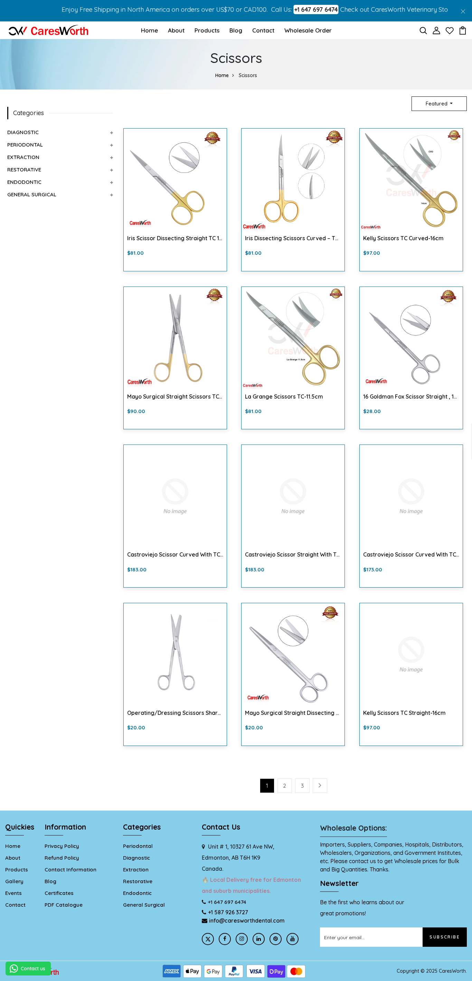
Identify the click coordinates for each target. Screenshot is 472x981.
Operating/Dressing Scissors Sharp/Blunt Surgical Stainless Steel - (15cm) (225, 712)
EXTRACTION (23, 157)
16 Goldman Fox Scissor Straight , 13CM (413, 396)
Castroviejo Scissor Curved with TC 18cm (181, 554)
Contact (263, 30)
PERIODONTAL (25, 144)
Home (149, 30)
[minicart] (463, 29)
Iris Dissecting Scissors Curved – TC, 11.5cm (301, 238)
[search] (423, 29)
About (176, 30)
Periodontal (138, 846)
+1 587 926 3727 (228, 912)
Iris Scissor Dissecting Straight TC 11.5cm (180, 238)
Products (207, 30)
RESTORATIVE (24, 169)
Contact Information (70, 869)
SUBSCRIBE (444, 937)
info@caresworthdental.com (247, 920)
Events (13, 893)
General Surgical (144, 904)
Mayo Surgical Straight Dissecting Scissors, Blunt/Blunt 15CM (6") (330, 712)
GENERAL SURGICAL (31, 194)
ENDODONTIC (24, 182)
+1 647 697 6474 (294, 9)
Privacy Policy (62, 846)
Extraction (136, 869)
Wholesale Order (308, 30)
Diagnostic (136, 857)
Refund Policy (62, 857)
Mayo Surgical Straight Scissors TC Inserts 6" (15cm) (196, 396)
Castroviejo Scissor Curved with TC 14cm (417, 554)
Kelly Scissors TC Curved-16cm (403, 238)
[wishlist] (449, 29)
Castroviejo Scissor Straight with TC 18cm (300, 554)
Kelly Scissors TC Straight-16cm (404, 712)
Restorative (137, 881)
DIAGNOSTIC (23, 132)
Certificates (59, 893)
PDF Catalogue (64, 904)
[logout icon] (48, 29)
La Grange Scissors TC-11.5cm (284, 396)
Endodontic (137, 893)
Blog (235, 30)
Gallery (14, 881)
